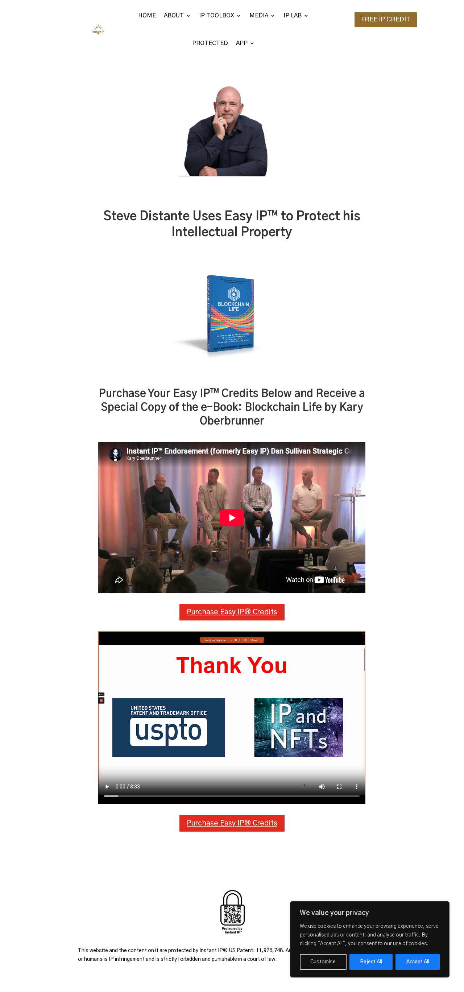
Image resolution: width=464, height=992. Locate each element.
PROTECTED (210, 43)
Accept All (417, 961)
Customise (323, 961)
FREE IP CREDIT (385, 19)
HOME (147, 16)
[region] (370, 939)
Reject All (371, 961)
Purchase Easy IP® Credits (232, 612)
